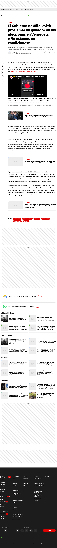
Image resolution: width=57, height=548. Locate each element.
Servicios (2, 494)
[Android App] (5, 530)
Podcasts (14, 509)
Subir (49, 530)
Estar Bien (4, 514)
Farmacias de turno (39, 485)
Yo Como (15, 483)
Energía (2, 487)
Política (10, 22)
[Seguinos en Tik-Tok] (35, 530)
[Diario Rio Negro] (1, 539)
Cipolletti (27, 9)
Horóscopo (16, 476)
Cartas (14, 502)
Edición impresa (16, 519)
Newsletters (5, 496)
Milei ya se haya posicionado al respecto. (23, 72)
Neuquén (12, 9)
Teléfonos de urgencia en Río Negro (38, 495)
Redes (1, 499)
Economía (2, 489)
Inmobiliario (15, 512)
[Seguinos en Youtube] (26, 530)
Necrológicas (37, 481)
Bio (14, 478)
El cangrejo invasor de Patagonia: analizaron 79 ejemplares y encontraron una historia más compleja (46, 372)
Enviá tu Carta (16, 505)
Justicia (3, 484)
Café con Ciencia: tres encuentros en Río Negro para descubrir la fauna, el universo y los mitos (46, 328)
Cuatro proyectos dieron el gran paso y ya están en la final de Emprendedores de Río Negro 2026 (46, 364)
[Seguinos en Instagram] (31, 530)
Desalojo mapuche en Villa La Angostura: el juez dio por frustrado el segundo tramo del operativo (18, 395)
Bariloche (21, 9)
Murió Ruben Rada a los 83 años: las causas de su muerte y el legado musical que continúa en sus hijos (17, 318)
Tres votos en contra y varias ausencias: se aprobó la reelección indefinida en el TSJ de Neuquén (46, 319)
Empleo (36, 476)
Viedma (31, 9)
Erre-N (3, 509)
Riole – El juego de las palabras (39, 488)
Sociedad (2, 516)
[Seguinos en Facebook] (17, 530)
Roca (17, 9)
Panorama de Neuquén (16, 491)
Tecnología (15, 481)
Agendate (4, 501)
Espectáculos (4, 511)
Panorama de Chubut (16, 497)
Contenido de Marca (17, 516)
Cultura (2, 506)
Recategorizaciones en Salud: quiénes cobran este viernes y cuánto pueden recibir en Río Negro (17, 372)
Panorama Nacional (18, 500)
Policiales (14, 507)
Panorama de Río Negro (17, 494)
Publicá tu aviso (38, 478)
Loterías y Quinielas (39, 483)
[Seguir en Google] (2, 82)
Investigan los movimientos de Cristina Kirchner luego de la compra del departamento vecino (18, 328)
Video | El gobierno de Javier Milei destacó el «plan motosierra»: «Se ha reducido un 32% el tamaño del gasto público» (40, 205)
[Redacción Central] (9, 52)
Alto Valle (25, 478)
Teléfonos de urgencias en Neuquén (37, 499)
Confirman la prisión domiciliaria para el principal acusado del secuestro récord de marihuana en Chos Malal (46, 395)
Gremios (3, 482)
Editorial (15, 488)
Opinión (14, 485)
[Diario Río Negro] (28, 15)
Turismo (2, 491)
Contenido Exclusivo (17, 514)
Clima (2, 518)
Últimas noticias (5, 9)
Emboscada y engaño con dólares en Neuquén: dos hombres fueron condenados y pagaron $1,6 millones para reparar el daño (46, 386)
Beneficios (48, 476)
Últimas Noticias (5, 477)
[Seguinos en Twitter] (22, 530)
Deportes (2, 504)
